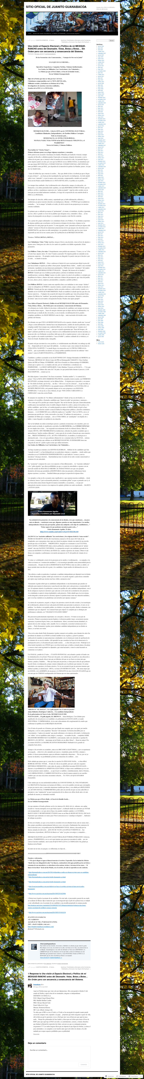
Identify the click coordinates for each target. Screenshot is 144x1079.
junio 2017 (100, 150)
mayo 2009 (100, 322)
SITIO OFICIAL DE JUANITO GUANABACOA (56, 7)
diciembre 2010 (101, 288)
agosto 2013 (101, 232)
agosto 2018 (101, 126)
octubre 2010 (101, 292)
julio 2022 (100, 72)
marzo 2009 (101, 326)
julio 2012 (100, 255)
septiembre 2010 (102, 294)
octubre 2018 (101, 122)
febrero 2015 (101, 200)
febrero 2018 (101, 136)
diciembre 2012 (101, 246)
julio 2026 (100, 48)
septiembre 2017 (102, 145)
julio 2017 (100, 149)
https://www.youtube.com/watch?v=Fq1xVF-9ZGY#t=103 (59, 532)
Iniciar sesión (101, 343)
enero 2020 (100, 95)
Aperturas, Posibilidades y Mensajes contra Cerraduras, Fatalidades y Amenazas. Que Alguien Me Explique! (76, 41)
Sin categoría (47, 963)
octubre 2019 (101, 101)
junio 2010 (100, 299)
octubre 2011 (101, 271)
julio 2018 (100, 127)
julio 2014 (100, 212)
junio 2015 (100, 193)
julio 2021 (100, 78)
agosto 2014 (101, 211)
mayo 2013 (100, 237)
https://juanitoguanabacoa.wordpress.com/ (41, 926)
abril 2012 (100, 260)
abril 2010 (100, 303)
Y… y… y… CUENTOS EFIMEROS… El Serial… (41, 40)
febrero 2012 (101, 264)
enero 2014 (100, 223)
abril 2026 (100, 49)
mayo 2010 (100, 301)
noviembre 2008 (102, 333)
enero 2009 (100, 329)
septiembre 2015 (102, 188)
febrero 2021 (101, 81)
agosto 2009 (101, 317)
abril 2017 (100, 154)
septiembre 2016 (102, 166)
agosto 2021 (101, 76)
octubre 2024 (101, 62)
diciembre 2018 (101, 118)
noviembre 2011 (102, 269)
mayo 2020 (100, 88)
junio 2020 (100, 87)
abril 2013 (100, 239)
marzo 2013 (101, 241)
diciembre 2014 (101, 203)
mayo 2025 (100, 57)
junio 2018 (100, 129)
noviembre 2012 (102, 248)
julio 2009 (100, 319)
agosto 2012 (101, 253)
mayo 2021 (100, 80)
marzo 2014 (101, 219)
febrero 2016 (101, 179)
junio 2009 (100, 320)
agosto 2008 (101, 336)
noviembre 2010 (102, 290)
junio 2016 (100, 172)
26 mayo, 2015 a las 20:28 (40, 987)
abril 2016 (100, 175)
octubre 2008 (101, 334)
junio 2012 (100, 257)
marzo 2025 (101, 58)
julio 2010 (100, 297)
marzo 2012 (101, 262)
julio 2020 (100, 85)
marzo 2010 (101, 304)
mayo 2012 (100, 258)
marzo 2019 (101, 113)
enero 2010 (100, 308)
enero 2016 (100, 180)
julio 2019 (100, 106)
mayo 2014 (100, 216)
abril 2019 (100, 111)
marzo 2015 (101, 198)
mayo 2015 (100, 195)
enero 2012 (100, 265)
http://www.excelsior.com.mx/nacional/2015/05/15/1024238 (47, 912)
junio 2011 (100, 278)
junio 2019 (100, 108)
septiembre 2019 (102, 103)
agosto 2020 (101, 83)
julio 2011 (100, 276)
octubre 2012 (101, 249)
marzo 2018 (101, 134)
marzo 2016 (101, 177)
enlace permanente (62, 963)
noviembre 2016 (102, 163)
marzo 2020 (101, 92)
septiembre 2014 (102, 209)
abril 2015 (100, 196)
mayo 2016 (100, 173)
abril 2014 (100, 218)
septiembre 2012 (102, 251)
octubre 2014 (101, 207)
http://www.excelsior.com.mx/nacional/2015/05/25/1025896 (47, 893)
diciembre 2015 (101, 182)
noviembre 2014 (102, 205)
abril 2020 (100, 90)
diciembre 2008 (101, 331)
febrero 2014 (101, 221)
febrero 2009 (101, 327)
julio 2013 (100, 234)
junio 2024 (100, 64)
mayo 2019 (100, 110)
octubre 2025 (101, 51)
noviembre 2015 (102, 184)
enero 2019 (100, 117)
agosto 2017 (101, 147)
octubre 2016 (101, 165)
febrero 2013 (101, 242)
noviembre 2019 (102, 99)
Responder (36, 1034)
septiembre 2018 (102, 124)
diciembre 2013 (101, 225)
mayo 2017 (100, 152)
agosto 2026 (101, 46)
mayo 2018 (100, 131)
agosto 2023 (101, 65)
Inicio (29, 33)
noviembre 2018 (102, 120)
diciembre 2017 (101, 140)
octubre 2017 (101, 143)
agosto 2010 (101, 296)
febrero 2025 (101, 60)
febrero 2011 (101, 285)
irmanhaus (37, 984)
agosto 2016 (101, 168)
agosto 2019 (101, 104)
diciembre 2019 (101, 97)
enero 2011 (100, 287)
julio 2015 (100, 191)
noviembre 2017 (102, 142)
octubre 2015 (101, 186)
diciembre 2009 (101, 310)
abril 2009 (100, 324)
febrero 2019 (101, 115)
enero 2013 (100, 244)
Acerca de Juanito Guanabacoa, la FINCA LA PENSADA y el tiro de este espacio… (57, 33)
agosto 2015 (101, 189)
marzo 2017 (101, 156)
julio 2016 (100, 170)
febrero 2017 (101, 157)
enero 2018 (100, 138)
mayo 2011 (100, 280)
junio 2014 (100, 214)
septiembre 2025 (102, 53)
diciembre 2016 (101, 161)
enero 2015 (100, 202)
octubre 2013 (101, 228)
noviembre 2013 (102, 226)
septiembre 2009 (102, 315)
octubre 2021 (101, 74)
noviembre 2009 (102, 311)
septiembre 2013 (102, 230)
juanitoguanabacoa (50, 54)
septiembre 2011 (102, 273)
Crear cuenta (101, 342)
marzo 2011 (101, 283)
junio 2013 (100, 235)
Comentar (84, 1064)
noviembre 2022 (102, 71)
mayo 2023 (100, 69)
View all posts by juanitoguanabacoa (51, 957)
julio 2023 (100, 67)
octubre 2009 (101, 313)
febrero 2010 (101, 306)
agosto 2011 (101, 274)
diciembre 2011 (101, 267)
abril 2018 (100, 133)
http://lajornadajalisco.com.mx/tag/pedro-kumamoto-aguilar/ (47, 877)
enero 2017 (100, 159)
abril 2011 (100, 281)
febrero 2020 (101, 94)
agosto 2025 (101, 55)
